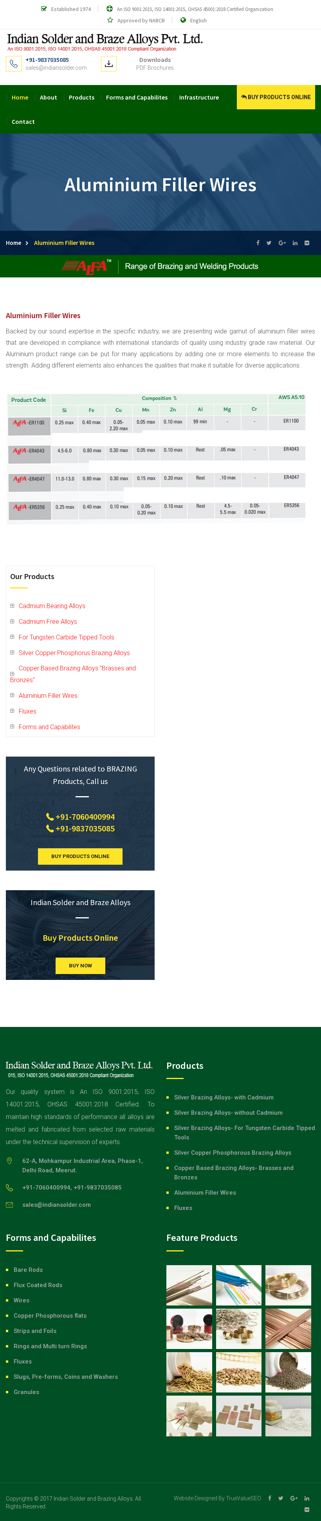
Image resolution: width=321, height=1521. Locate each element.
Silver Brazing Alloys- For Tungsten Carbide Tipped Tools (244, 1132)
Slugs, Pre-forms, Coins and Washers (66, 1376)
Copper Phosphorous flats (50, 1315)
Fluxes (27, 711)
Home (20, 97)
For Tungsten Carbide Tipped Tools (66, 637)
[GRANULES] (288, 1372)
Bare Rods (28, 1269)
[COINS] (239, 1372)
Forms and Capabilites (137, 97)
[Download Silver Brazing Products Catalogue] (109, 64)
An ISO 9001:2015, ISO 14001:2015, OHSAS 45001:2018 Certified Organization (195, 9)
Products (81, 97)
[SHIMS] (239, 1416)
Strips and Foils (35, 1330)
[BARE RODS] (189, 1285)
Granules (26, 1392)
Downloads (155, 59)
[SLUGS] (189, 1372)
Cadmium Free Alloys (48, 621)
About (48, 97)
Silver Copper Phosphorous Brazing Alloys (232, 1152)
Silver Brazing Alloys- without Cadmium (228, 1112)
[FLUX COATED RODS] (239, 1285)
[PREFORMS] (189, 1416)
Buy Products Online (279, 97)
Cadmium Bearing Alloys (52, 606)
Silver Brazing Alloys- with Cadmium (224, 1097)
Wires (21, 1300)
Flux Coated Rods (38, 1285)
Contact (23, 121)
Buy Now (80, 966)
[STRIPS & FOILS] (189, 1329)
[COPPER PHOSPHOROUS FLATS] (288, 1329)
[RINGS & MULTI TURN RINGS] (239, 1329)
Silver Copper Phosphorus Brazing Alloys (74, 653)
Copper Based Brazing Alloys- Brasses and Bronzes (234, 1172)
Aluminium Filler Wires (48, 695)
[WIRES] (288, 1285)
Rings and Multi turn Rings (50, 1346)
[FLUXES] (288, 1416)
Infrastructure (199, 97)
